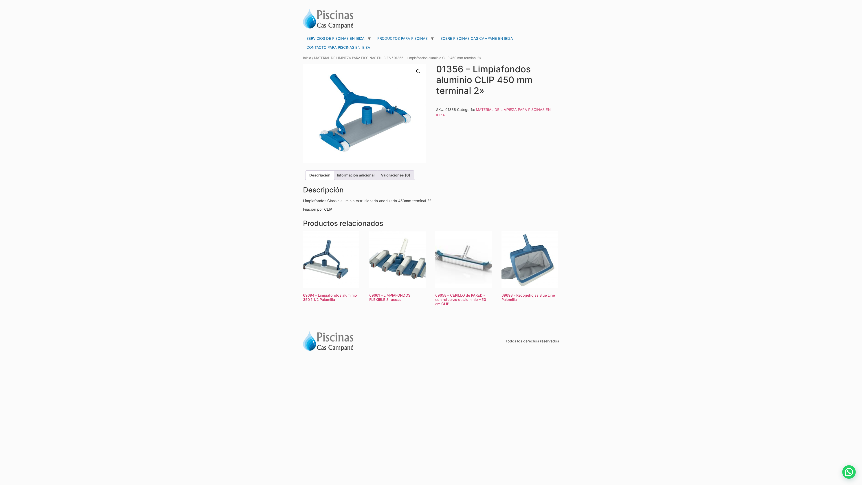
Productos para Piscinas (402, 38)
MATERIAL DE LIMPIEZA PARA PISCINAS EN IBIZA (352, 58)
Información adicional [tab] (355, 175)
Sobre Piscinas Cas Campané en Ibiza (476, 38)
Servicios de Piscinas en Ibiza (335, 38)
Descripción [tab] (319, 175)
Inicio (307, 58)
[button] (418, 71)
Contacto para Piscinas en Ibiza (338, 47)
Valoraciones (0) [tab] (395, 175)
